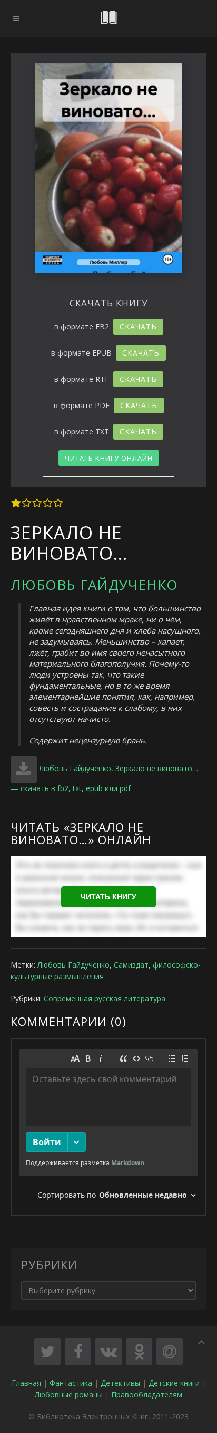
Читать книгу (108, 896)
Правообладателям (146, 1394)
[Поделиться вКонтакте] (108, 1351)
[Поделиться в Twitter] (47, 1351)
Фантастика (71, 1383)
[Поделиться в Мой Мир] (169, 1351)
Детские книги (174, 1383)
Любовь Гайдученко (94, 584)
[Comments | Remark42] (108, 1127)
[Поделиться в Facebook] (78, 1351)
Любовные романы (69, 1394)
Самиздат (131, 965)
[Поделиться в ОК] (139, 1351)
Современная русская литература (104, 998)
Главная (26, 1383)
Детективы (120, 1383)
